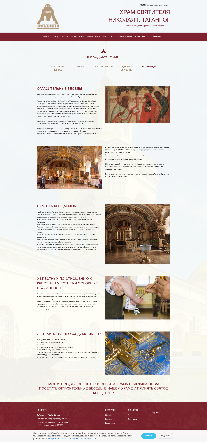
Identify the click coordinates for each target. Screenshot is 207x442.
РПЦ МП (108, 415)
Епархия (108, 419)
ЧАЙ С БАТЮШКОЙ (104, 66)
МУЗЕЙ (80, 66)
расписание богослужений (128, 37)
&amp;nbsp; (155, 413)
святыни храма (93, 37)
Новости (45, 37)
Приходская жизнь (60, 37)
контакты (146, 37)
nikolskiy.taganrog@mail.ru (56, 419)
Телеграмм (132, 419)
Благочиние (110, 423)
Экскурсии (158, 37)
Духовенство (108, 37)
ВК (129, 415)
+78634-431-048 (53, 415)
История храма (77, 37)
